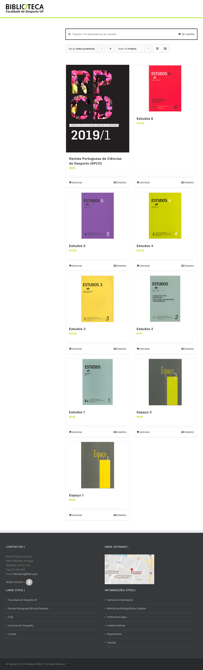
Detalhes (121, 182)
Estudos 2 (145, 329)
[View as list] (165, 49)
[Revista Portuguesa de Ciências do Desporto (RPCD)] (97, 109)
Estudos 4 (145, 246)
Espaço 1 (76, 495)
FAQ (10, 617)
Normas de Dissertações (120, 600)
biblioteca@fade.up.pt (25, 574)
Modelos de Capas (116, 617)
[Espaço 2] (165, 382)
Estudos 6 (145, 119)
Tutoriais (111, 642)
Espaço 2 (144, 412)
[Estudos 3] (97, 299)
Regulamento (114, 634)
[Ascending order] (110, 49)
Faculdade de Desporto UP (22, 600)
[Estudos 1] (97, 382)
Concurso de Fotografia (20, 625)
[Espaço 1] (97, 465)
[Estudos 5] (97, 216)
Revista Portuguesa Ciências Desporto (28, 608)
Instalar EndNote (116, 625)
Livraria (12, 634)
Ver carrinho (188, 34)
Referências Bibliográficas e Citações (126, 608)
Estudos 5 (77, 246)
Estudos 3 (77, 329)
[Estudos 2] (165, 299)
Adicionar (77, 182)
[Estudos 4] (165, 216)
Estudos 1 (77, 412)
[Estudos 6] (165, 88)
